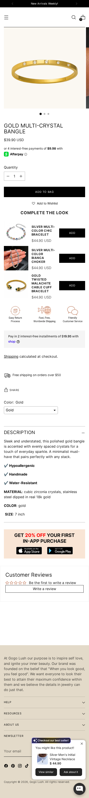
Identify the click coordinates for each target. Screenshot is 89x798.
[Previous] (12, 3)
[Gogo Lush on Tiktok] (27, 766)
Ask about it (71, 772)
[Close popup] (81, 743)
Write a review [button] (44, 589)
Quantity (11, 167)
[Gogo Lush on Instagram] (20, 766)
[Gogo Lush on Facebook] (6, 766)
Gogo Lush (37, 782)
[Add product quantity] (8, 176)
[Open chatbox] (79, 789)
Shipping (11, 356)
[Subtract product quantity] (21, 176)
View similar (46, 772)
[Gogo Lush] (44, 17)
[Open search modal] (73, 17)
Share (14, 390)
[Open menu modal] (6, 17)
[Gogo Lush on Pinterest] (13, 766)
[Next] (76, 3)
